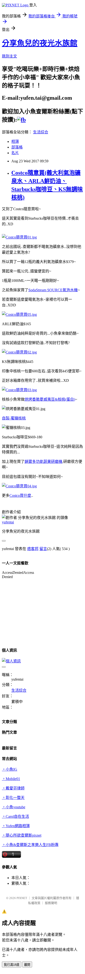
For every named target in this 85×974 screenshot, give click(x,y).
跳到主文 (9, 56)
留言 (43, 549)
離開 (27, 964)
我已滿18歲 (11, 964)
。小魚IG (9, 769)
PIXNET (22, 898)
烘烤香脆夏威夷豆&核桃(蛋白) (50, 399)
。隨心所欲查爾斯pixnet (21, 835)
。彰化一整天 (13, 798)
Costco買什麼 (20, 495)
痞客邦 (32, 549)
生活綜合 (40, 132)
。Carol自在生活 (15, 816)
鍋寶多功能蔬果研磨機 (43, 462)
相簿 (15, 142)
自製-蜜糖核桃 (14, 418)
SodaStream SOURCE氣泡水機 (53, 290)
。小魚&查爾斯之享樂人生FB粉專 (30, 845)
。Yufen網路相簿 (16, 826)
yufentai (8, 522)
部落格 (17, 147)
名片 (15, 153)
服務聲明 (51, 903)
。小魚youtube (13, 807)
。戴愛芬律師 (13, 788)
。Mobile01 (11, 779)
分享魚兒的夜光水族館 (39, 43)
